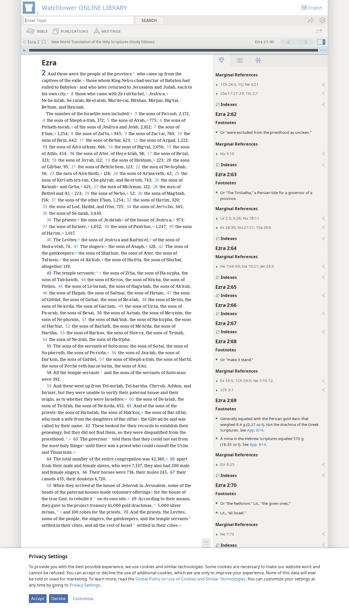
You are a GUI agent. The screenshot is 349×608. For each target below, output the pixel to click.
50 (99, 313)
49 (121, 306)
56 (114, 352)
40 (49, 240)
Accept (37, 598)
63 (76, 439)
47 (169, 293)
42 (161, 246)
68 (49, 485)
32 (129, 200)
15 (169, 147)
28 (155, 186)
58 (49, 372)
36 (49, 220)
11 (82, 140)
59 (49, 386)
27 (96, 186)
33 (45, 206)
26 (157, 180)
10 (180, 133)
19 (108, 160)
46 (45, 293)
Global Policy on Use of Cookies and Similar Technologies (190, 579)
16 (72, 153)
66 (85, 472)
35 (45, 213)
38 (107, 226)
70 (126, 512)
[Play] (24, 50)
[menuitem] (322, 20)
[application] (174, 50)
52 (68, 326)
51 (84, 319)
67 (173, 472)
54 (45, 339)
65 (173, 459)
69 (134, 499)
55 (49, 346)
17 (150, 153)
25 (177, 173)
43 (49, 273)
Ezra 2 (33, 42)
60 (132, 399)
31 (54, 200)
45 (61, 286)
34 (129, 206)
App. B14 (255, 430)
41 (76, 246)
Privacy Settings (84, 585)
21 (74, 167)
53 (62, 333)
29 (87, 193)
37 (45, 226)
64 (49, 459)
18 (54, 160)
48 (144, 299)
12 (135, 140)
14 (110, 147)
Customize (83, 598)
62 (88, 425)
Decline (58, 598)
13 (45, 147)
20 (169, 160)
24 (116, 173)
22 (138, 167)
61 (129, 406)
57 (102, 359)
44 (83, 279)
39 (171, 226)
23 (52, 173)
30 (140, 193)
